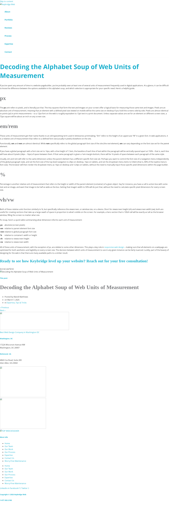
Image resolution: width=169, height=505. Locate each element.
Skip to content (6, 1)
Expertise (11, 302)
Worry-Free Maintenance (15, 461)
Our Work (9, 449)
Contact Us (9, 458)
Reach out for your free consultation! (117, 261)
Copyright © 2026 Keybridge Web (13, 494)
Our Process (10, 452)
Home (7, 443)
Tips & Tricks (21, 302)
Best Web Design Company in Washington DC (19, 332)
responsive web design (114, 247)
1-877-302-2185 (6, 500)
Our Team (9, 446)
